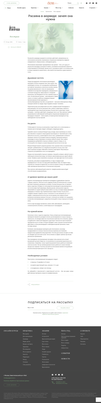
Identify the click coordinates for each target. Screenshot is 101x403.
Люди (43, 349)
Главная (42, 11)
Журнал (82, 334)
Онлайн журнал (46, 352)
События (71, 7)
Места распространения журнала (68, 337)
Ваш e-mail (31, 307)
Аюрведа (25, 339)
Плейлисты (45, 354)
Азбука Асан (64, 348)
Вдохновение (46, 367)
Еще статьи (45, 341)
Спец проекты (27, 364)
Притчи (44, 357)
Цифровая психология (48, 364)
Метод (24, 359)
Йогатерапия (26, 349)
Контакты (83, 344)
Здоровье (25, 346)
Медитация (26, 357)
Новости (81, 7)
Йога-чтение (45, 346)
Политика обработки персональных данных (16, 381)
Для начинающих (28, 336)
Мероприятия (84, 339)
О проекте (92, 7)
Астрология (45, 336)
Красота (25, 354)
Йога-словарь (65, 343)
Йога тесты (45, 344)
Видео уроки (26, 341)
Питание (25, 362)
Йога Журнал (14, 37)
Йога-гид (58, 7)
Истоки (44, 334)
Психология (45, 359)
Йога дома (26, 334)
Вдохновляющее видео (48, 339)
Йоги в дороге (27, 352)
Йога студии (64, 340)
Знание (46, 7)
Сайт (81, 336)
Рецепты (63, 345)
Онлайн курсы (21, 7)
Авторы (63, 334)
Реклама (82, 341)
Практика (34, 7)
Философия (45, 362)
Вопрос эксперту (28, 344)
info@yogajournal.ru (9, 378)
